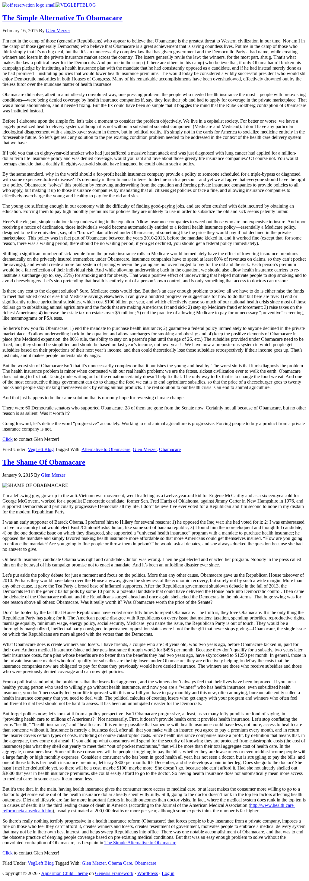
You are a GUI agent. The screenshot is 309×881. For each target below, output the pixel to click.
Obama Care (120, 863)
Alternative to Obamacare (105, 449)
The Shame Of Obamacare (43, 462)
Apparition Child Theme (64, 873)
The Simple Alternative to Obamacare (140, 842)
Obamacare (170, 449)
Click (7, 439)
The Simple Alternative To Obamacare (62, 18)
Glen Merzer (145, 449)
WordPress (147, 873)
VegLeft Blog (41, 449)
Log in (168, 873)
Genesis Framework (114, 873)
